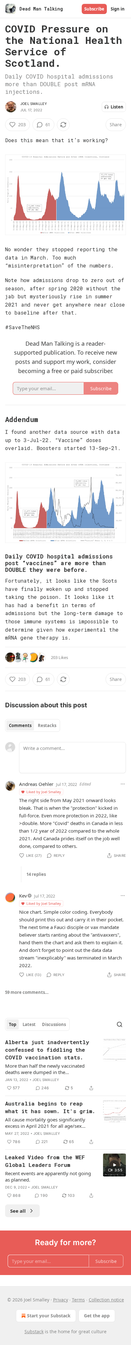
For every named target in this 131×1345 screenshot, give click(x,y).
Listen (117, 107)
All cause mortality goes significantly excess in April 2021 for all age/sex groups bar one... (45, 1122)
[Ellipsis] (123, 784)
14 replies (36, 874)
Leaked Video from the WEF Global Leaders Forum (45, 1161)
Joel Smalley (33, 103)
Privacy (60, 1300)
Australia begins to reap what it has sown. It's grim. (50, 1107)
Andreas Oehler (36, 784)
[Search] (119, 1024)
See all (18, 1211)
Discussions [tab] (54, 1024)
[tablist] (32, 725)
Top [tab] (12, 1024)
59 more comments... (27, 992)
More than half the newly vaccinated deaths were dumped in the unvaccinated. (45, 1069)
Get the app (97, 1316)
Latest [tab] (29, 1024)
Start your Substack (49, 1316)
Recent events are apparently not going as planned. (48, 1176)
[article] (65, 1065)
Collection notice (106, 1300)
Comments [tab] (20, 725)
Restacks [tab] (47, 725)
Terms (78, 1300)
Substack (34, 1331)
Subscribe (94, 9)
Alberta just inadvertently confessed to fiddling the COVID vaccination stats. (47, 1049)
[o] (114, 1165)
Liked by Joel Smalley (43, 791)
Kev (23, 895)
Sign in (118, 9)
